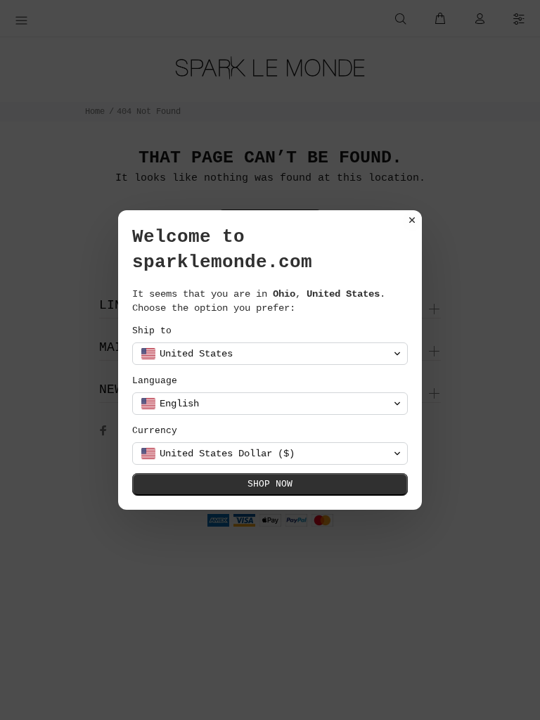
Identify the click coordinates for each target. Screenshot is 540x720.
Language (154, 380)
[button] (270, 353)
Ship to (152, 331)
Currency (154, 430)
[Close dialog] (412, 220)
